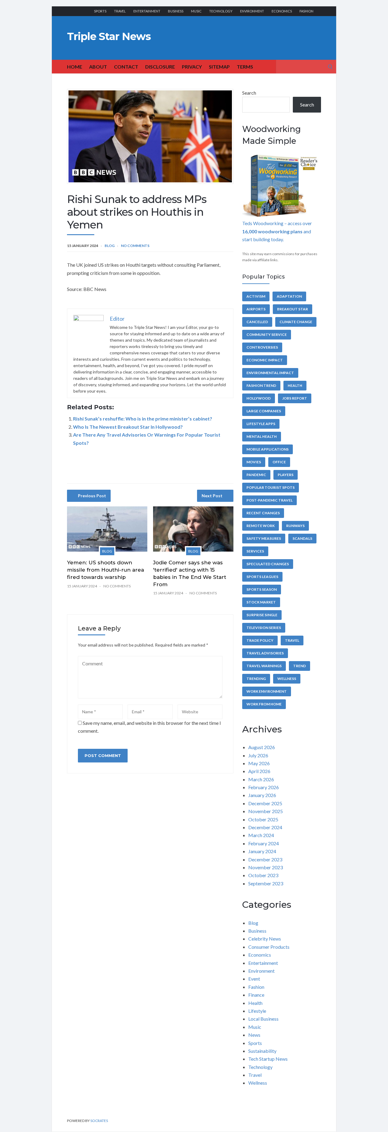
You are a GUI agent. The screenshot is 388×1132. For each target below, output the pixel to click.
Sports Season (261, 589)
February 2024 (263, 843)
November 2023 (265, 867)
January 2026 (262, 795)
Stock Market (261, 602)
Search (249, 93)
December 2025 (265, 803)
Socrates (99, 1120)
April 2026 (259, 771)
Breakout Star (292, 309)
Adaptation (289, 296)
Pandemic (256, 474)
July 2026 (258, 755)
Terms (245, 66)
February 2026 (263, 787)
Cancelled (257, 321)
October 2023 (263, 875)
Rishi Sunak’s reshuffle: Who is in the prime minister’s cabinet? (142, 418)
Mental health (261, 436)
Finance (256, 995)
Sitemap (219, 66)
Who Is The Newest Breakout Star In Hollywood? (128, 427)
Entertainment (146, 11)
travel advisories (265, 653)
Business (175, 11)
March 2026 (261, 779)
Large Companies (263, 411)
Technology (220, 11)
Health (295, 385)
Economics (282, 11)
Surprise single (261, 615)
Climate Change (295, 321)
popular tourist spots (270, 487)
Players (285, 474)
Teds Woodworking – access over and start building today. (277, 231)
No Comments (135, 245)
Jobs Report (294, 398)
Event (254, 979)
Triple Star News (109, 36)
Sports (100, 11)
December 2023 (265, 859)
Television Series (263, 627)
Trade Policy (259, 640)
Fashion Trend (261, 385)
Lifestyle (257, 1011)
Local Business (263, 1019)
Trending (256, 678)
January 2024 (262, 851)
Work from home (264, 704)
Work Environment (266, 691)
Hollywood (258, 398)
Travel (120, 11)
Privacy (192, 66)
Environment (252, 11)
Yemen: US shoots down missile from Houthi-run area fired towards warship (105, 569)
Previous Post (92, 495)
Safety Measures (263, 538)
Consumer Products (268, 947)
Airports (256, 309)
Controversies (262, 347)
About (98, 66)
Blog (110, 245)
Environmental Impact (270, 372)
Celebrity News (264, 938)
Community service (266, 334)
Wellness (286, 678)
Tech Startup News (268, 1059)
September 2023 (265, 883)
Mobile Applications (267, 449)
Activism (255, 296)
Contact (126, 66)
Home (74, 66)
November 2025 (265, 811)
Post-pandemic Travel (269, 500)
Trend (299, 666)
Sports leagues (262, 576)
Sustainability (262, 1051)
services (255, 551)
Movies (253, 462)
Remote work (260, 525)
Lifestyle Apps (260, 423)
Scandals (302, 538)
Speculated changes (267, 564)
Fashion (306, 11)
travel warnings (264, 666)
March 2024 (261, 835)
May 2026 (259, 763)
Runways (295, 525)
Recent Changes (263, 513)
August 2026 (261, 747)
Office (279, 462)
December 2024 (265, 827)
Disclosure (160, 66)
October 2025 (263, 819)
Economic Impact (264, 360)
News (254, 1035)
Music (196, 11)
